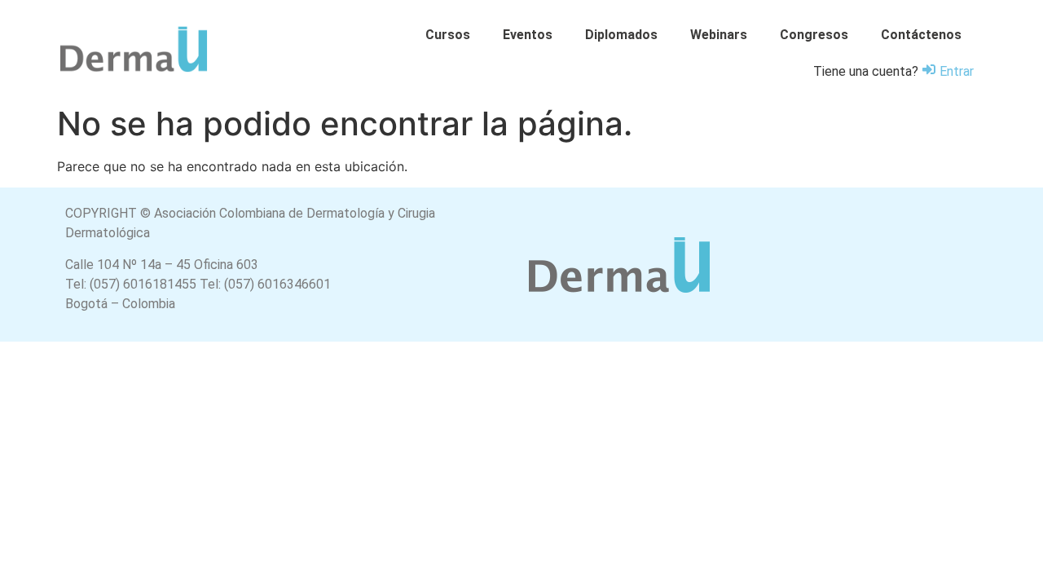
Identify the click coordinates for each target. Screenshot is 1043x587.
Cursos (447, 34)
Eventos (527, 34)
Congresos (814, 34)
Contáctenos (921, 34)
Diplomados (621, 34)
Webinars (718, 34)
